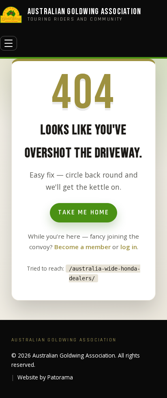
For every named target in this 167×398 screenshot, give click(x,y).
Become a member (82, 247)
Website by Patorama (45, 377)
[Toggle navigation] (8, 43)
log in (128, 247)
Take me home (83, 212)
